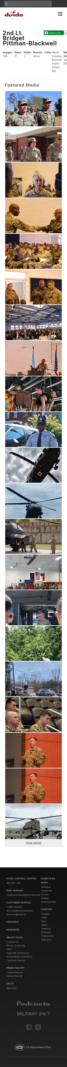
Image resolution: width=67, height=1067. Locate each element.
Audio (44, 925)
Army (36, 56)
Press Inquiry (16, 968)
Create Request (15, 972)
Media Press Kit (15, 976)
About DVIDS (15, 937)
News (44, 921)
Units (10, 983)
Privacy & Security (16, 945)
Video (44, 917)
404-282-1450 (14, 883)
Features (13, 922)
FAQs (9, 949)
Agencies (12, 988)
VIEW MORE (33, 843)
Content (46, 909)
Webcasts (46, 939)
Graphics (45, 928)
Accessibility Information (19, 956)
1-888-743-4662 (15, 907)
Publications (47, 936)
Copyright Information (18, 953)
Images (45, 914)
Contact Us (12, 942)
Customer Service (16, 960)
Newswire (13, 930)
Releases (46, 887)
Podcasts (46, 932)
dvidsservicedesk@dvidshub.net (23, 895)
